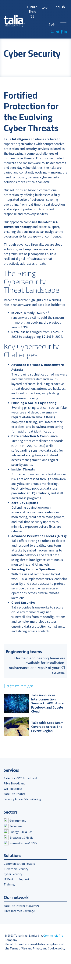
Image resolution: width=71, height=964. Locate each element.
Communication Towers (19, 863)
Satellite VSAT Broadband (20, 778)
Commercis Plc (53, 935)
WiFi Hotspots (13, 788)
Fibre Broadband (14, 783)
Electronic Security (16, 869)
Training (9, 884)
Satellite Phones (15, 794)
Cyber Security (13, 874)
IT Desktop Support (16, 879)
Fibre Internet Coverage (19, 911)
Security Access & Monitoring (22, 799)
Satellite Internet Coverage (22, 906)
